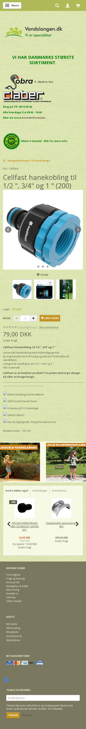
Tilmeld (13, 715)
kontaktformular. (34, 117)
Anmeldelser (59, 490)
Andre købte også (16, 490)
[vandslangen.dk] (33, 30)
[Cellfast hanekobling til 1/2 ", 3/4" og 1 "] (43, 230)
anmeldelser (27, 327)
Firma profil (12, 582)
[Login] (68, 5)
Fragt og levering (15, 578)
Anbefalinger (39, 490)
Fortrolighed (13, 574)
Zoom (44, 274)
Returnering (12, 589)
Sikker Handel (14, 601)
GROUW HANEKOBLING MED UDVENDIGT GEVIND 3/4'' (25, 526)
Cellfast (13, 168)
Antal (7, 318)
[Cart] (78, 5)
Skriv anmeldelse (49, 327)
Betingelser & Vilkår (17, 586)
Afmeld (26, 715)
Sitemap (11, 597)
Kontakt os (12, 593)
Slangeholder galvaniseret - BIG (61, 524)
